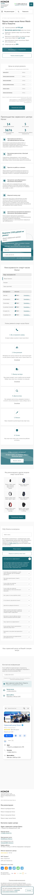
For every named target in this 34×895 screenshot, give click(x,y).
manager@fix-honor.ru (7, 843)
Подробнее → (27, 295)
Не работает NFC (7, 315)
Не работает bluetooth (8, 307)
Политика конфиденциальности (17, 880)
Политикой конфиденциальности (17, 679)
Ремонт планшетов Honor (8, 815)
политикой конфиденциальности (23, 257)
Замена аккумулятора (7, 92)
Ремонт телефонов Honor (8, 811)
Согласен (29, 890)
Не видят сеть (6, 311)
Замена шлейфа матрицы (8, 84)
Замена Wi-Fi (5, 72)
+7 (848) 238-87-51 (21, 4)
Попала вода (6, 303)
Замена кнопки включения (8, 76)
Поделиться (2, 868)
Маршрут (9, 735)
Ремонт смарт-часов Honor (8, 818)
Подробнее (17, 360)
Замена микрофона (7, 80)
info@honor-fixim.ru (6, 839)
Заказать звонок (17, 460)
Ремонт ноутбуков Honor (8, 808)
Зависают (5, 295)
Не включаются (6, 299)
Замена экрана (6, 88)
